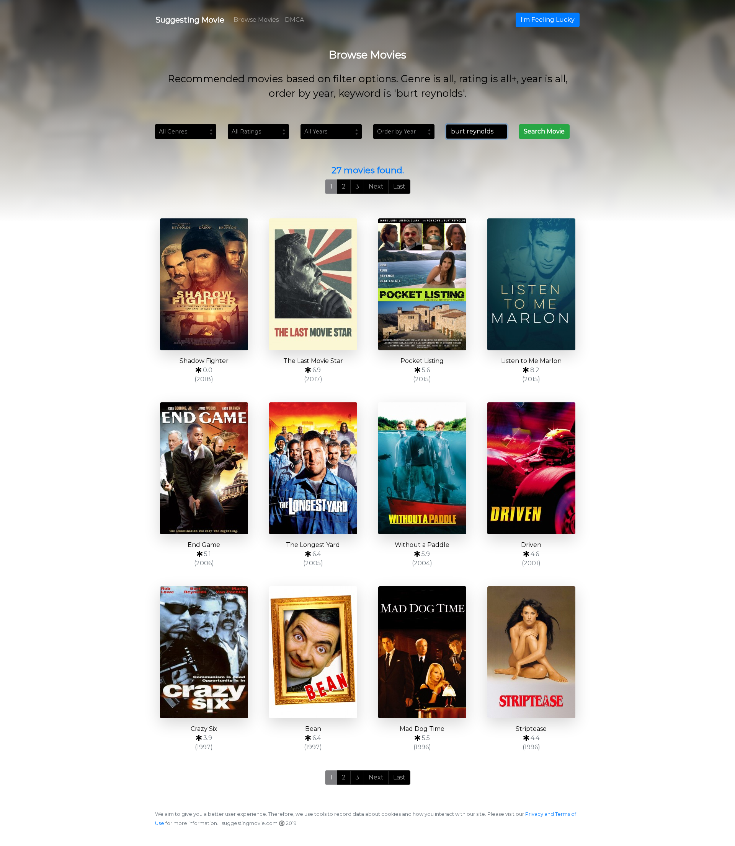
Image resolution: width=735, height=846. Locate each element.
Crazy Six (204, 728)
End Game (204, 544)
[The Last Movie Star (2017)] (313, 284)
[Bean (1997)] (313, 652)
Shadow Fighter (204, 360)
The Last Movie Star (313, 360)
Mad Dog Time (422, 728)
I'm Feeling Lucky (548, 19)
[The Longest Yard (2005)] (313, 468)
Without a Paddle (422, 544)
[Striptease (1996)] (531, 652)
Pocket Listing (422, 360)
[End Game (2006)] (204, 468)
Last (399, 186)
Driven (531, 544)
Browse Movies (256, 19)
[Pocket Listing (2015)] (422, 284)
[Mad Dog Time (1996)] (422, 652)
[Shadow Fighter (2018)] (204, 284)
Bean (313, 728)
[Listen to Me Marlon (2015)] (531, 284)
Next (376, 186)
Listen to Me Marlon (531, 360)
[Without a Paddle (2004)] (422, 468)
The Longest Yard (313, 544)
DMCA (294, 19)
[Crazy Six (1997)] (204, 652)
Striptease (531, 728)
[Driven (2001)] (531, 468)
